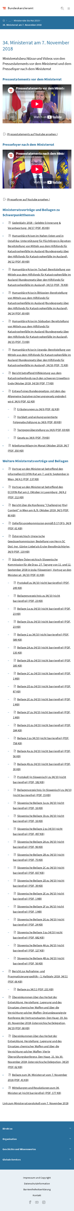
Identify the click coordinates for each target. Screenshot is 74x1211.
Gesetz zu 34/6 (33, 438)
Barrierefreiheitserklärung (37, 1189)
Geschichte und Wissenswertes (29, 1149)
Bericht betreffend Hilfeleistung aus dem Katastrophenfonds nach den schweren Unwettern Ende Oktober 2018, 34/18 (39, 378)
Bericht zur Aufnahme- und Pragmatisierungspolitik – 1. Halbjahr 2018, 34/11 (38, 976)
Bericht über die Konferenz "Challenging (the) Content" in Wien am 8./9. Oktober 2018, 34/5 (38, 510)
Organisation (19, 1139)
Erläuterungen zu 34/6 (38, 409)
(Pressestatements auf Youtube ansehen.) (32, 134)
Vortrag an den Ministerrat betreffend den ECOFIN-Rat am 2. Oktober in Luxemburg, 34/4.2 (37, 492)
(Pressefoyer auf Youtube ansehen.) (28, 199)
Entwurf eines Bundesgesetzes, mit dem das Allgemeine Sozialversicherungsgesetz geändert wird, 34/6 (37, 396)
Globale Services (21, 1159)
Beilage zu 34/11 (35, 989)
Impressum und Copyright (37, 1177)
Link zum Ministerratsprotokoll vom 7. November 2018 (35, 1103)
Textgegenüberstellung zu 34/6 (43, 430)
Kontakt (37, 1195)
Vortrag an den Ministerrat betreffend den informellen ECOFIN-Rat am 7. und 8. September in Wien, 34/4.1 (38, 474)
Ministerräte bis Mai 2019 (26, 20)
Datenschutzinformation (37, 1183)
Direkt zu (17, 1128)
